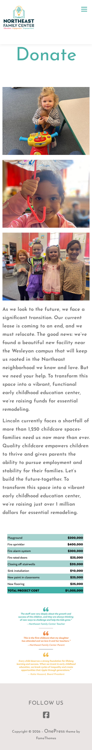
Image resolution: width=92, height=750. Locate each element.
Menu (84, 9)
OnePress (54, 731)
